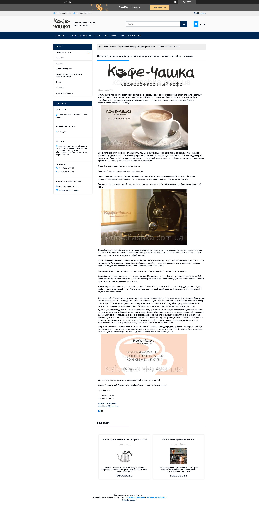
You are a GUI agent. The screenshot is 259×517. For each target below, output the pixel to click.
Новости (60, 58)
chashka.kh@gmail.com (108, 406)
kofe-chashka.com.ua (107, 403)
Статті (105, 47)
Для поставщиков (64, 69)
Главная (60, 36)
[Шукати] (183, 24)
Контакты (110, 36)
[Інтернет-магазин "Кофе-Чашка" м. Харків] (61, 29)
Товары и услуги (78, 36)
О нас (97, 36)
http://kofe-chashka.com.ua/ (69, 186)
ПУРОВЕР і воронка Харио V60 (178, 439)
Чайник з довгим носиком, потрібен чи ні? (124, 439)
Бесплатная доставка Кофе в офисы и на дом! (69, 75)
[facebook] (99, 411)
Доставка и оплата (131, 36)
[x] (102, 411)
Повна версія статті (124, 475)
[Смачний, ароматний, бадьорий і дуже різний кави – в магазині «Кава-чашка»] (151, 75)
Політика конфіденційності (156, 497)
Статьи (59, 63)
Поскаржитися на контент (135, 497)
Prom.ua (142, 495)
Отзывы (59, 87)
